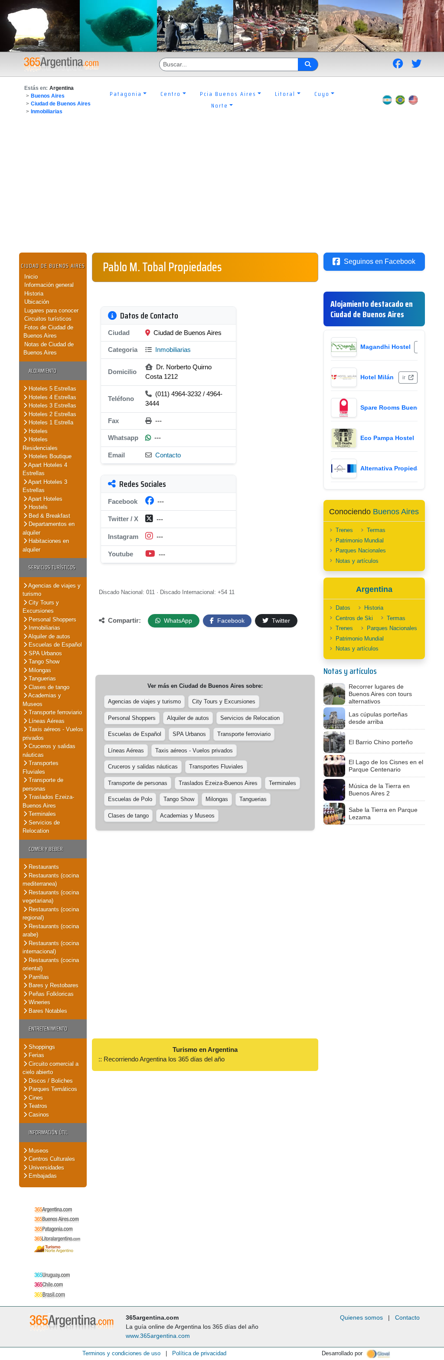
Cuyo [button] (322, 94)
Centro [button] (170, 94)
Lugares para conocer (51, 310)
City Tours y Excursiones (41, 606)
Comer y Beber (46, 849)
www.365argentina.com (158, 1335)
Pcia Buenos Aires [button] (228, 94)
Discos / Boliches (50, 1080)
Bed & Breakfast (48, 515)
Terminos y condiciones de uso (121, 1353)
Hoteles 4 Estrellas (51, 397)
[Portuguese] (400, 100)
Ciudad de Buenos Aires (61, 104)
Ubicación (36, 302)
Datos (343, 607)
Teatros (37, 1106)
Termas (376, 530)
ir (404, 377)
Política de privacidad (199, 1353)
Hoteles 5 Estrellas (51, 388)
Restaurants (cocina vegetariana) (51, 896)
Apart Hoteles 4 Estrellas (45, 469)
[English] (413, 100)
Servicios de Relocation (41, 826)
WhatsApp (177, 620)
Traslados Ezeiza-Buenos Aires (48, 801)
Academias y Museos (42, 699)
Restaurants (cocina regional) (51, 913)
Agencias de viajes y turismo (52, 590)
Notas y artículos (357, 561)
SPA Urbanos (44, 653)
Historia (33, 293)
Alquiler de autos (48, 636)
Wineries (38, 1002)
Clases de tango (48, 687)
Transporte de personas (43, 784)
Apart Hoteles (44, 499)
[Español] (387, 100)
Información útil (48, 1132)
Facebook (230, 620)
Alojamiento (42, 370)
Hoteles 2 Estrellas (51, 414)
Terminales (41, 814)
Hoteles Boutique (49, 456)
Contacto (168, 455)
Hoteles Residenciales (40, 443)
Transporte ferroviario (54, 712)
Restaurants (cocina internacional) (51, 947)
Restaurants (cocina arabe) (51, 930)
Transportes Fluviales (41, 767)
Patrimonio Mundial (360, 540)
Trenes (344, 530)
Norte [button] (219, 105)
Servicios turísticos (52, 567)
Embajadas (42, 1176)
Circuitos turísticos (48, 318)
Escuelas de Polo (130, 799)
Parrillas (38, 977)
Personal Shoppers (51, 619)
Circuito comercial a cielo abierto (50, 1068)
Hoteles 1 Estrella (50, 422)
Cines (35, 1097)
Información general (49, 285)
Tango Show (43, 661)
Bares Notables (47, 1011)
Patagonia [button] (126, 94)
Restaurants (43, 867)
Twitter (280, 620)
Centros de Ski (354, 618)
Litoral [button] (285, 94)
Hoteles (37, 431)
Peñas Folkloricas (50, 994)
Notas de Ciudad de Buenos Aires (48, 348)
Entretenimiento (48, 1028)
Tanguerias (41, 678)
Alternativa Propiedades (395, 468)
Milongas (39, 670)
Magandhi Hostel (385, 346)
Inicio (31, 276)
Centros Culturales (51, 1159)
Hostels (37, 507)
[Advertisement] (222, 187)
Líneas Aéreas (46, 721)
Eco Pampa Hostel (387, 437)
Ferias (35, 1055)
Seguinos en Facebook (379, 261)
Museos (38, 1150)
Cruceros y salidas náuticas (143, 766)
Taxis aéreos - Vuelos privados (194, 750)
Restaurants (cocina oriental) (51, 964)
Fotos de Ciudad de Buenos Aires (48, 331)
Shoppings (41, 1047)
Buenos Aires (48, 96)
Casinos (38, 1114)
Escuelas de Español (54, 644)
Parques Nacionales (361, 550)
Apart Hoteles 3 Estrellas (45, 486)
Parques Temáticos (52, 1089)
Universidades (45, 1167)
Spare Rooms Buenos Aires (400, 407)
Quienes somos (361, 1317)
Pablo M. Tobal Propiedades (162, 266)
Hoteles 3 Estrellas (51, 405)
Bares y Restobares (52, 985)
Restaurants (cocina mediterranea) (51, 879)
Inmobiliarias (46, 111)
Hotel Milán (377, 377)
